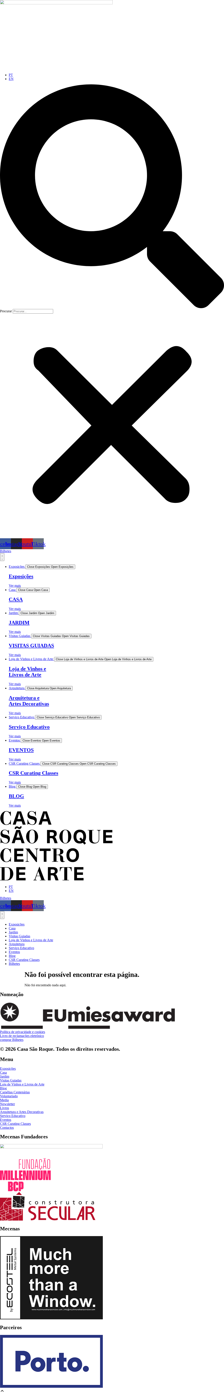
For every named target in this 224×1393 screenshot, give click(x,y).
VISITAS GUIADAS (31, 645)
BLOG (16, 796)
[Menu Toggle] (2, 557)
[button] (112, 196)
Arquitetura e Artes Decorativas (29, 701)
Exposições (21, 576)
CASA (16, 599)
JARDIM (19, 622)
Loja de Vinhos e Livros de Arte (27, 671)
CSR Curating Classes (33, 773)
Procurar (6, 311)
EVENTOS (21, 750)
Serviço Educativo (29, 727)
